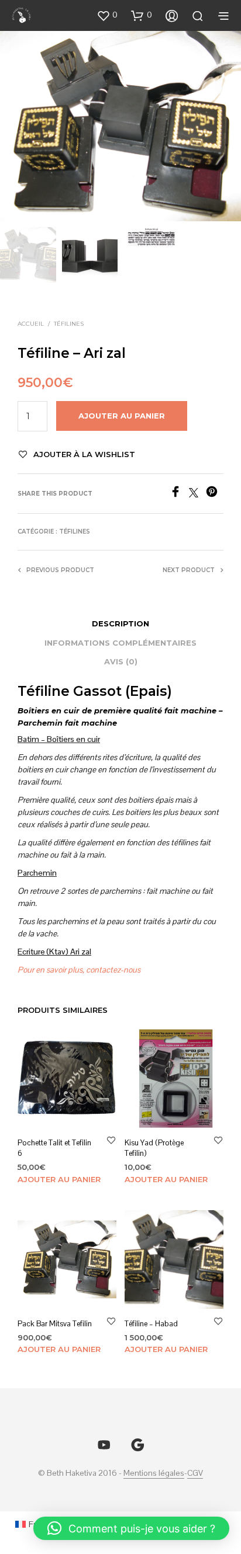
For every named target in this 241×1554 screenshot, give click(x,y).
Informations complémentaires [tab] (120, 642)
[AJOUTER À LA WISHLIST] (111, 1140)
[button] (107, 15)
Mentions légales (153, 1473)
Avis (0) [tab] (120, 661)
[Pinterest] (214, 494)
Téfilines (69, 323)
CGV (195, 1473)
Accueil (31, 323)
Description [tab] (120, 623)
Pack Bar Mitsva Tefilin (55, 1324)
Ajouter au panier (59, 1179)
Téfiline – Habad (151, 1324)
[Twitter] (197, 494)
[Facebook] (179, 494)
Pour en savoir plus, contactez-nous (79, 969)
